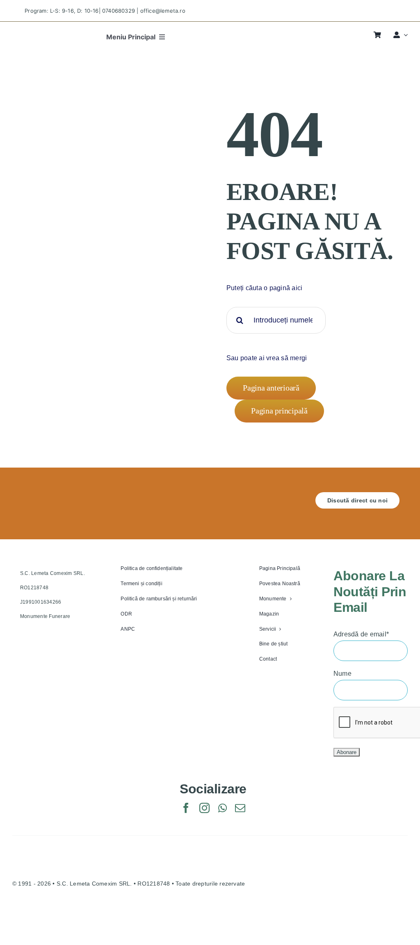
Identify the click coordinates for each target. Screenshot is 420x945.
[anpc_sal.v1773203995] (320, 913)
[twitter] (363, 11)
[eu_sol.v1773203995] (75, 913)
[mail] (240, 808)
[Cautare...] (276, 319)
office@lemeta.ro (162, 10)
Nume (342, 673)
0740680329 (118, 10)
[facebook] (349, 11)
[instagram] (378, 11)
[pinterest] (392, 11)
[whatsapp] (222, 808)
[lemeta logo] (38, 32)
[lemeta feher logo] (51, 495)
